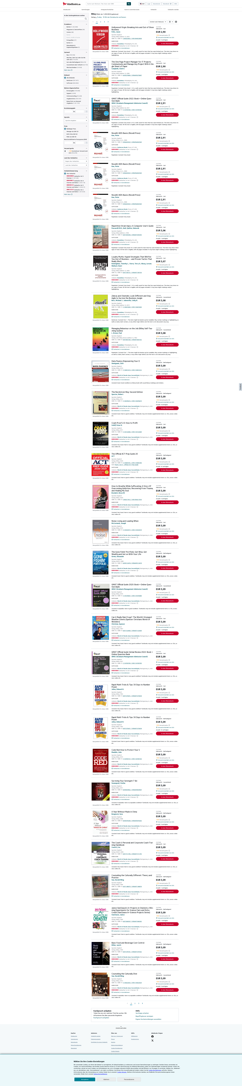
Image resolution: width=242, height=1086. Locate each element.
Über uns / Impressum (117, 1036)
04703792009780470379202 (132, 820)
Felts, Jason (116, 32)
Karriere (113, 1042)
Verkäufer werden (173, 9)
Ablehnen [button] (106, 1079)
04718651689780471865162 (132, 339)
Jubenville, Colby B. (131, 300)
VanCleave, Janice (118, 915)
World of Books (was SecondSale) (128, 375)
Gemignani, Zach (117, 363)
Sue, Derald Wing (118, 880)
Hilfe (175, 4)
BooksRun (120, 44)
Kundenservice (135, 1039)
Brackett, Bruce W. (118, 493)
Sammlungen (86, 9)
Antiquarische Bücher (107, 9)
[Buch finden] (129, 3)
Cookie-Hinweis (115, 1051)
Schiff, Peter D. (117, 425)
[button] (93, 21)
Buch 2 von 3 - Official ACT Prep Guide (126, 464)
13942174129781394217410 (132, 499)
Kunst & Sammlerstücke (132, 9)
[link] (176, 21)
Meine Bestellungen (76, 1045)
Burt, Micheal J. (117, 300)
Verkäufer (154, 9)
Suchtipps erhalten (142, 1013)
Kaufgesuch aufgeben (101, 1018)
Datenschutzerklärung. (100, 1074)
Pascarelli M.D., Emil (119, 228)
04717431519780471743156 (132, 272)
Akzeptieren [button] (84, 1079)
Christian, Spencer (118, 624)
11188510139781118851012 (132, 370)
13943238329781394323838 (132, 38)
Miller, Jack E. (116, 945)
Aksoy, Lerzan (146, 264)
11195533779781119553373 (132, 530)
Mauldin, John (117, 752)
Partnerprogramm (95, 1039)
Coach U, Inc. (116, 847)
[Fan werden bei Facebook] (152, 1036)
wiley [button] (100, 17)
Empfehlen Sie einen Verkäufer (99, 1042)
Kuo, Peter (115, 135)
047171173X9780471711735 (132, 854)
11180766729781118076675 (132, 401)
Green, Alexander (118, 556)
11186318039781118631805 (132, 307)
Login (148, 4)
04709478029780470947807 (132, 790)
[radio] (65, 80)
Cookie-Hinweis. (122, 1072)
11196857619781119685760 (132, 463)
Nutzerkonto (156, 4)
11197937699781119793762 (132, 110)
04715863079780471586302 (132, 921)
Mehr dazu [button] (67, 194)
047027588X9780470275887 (132, 75)
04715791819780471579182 (132, 951)
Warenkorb (74, 1048)
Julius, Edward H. (118, 689)
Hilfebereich (134, 1036)
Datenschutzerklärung (117, 1045)
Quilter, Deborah (133, 228)
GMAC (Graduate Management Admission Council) (130, 103)
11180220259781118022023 (132, 982)
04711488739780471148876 (132, 886)
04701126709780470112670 (132, 563)
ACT (113, 456)
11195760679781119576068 (132, 595)
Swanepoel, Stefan (118, 783)
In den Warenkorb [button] (167, 43)
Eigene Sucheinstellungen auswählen (148, 1019)
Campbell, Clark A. (118, 69)
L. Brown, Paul (117, 333)
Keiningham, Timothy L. (120, 264)
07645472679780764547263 (132, 142)
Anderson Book (122, 147)
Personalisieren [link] (129, 1079)
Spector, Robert (117, 394)
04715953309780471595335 (132, 235)
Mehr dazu (67, 70)
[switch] (66, 151)
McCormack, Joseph (119, 523)
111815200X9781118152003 (132, 432)
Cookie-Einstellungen (155, 1070)
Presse (113, 1039)
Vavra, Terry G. (135, 264)
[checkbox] (65, 27)
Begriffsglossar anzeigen (144, 1016)
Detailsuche (66, 9)
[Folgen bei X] (152, 1041)
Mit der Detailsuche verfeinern (115, 17)
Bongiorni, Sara (117, 814)
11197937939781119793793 (132, 663)
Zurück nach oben (121, 1028)
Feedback (240, 387)
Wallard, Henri (117, 266)
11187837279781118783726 (132, 759)
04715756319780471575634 (132, 696)
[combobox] (106, 3)
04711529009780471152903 (132, 630)
